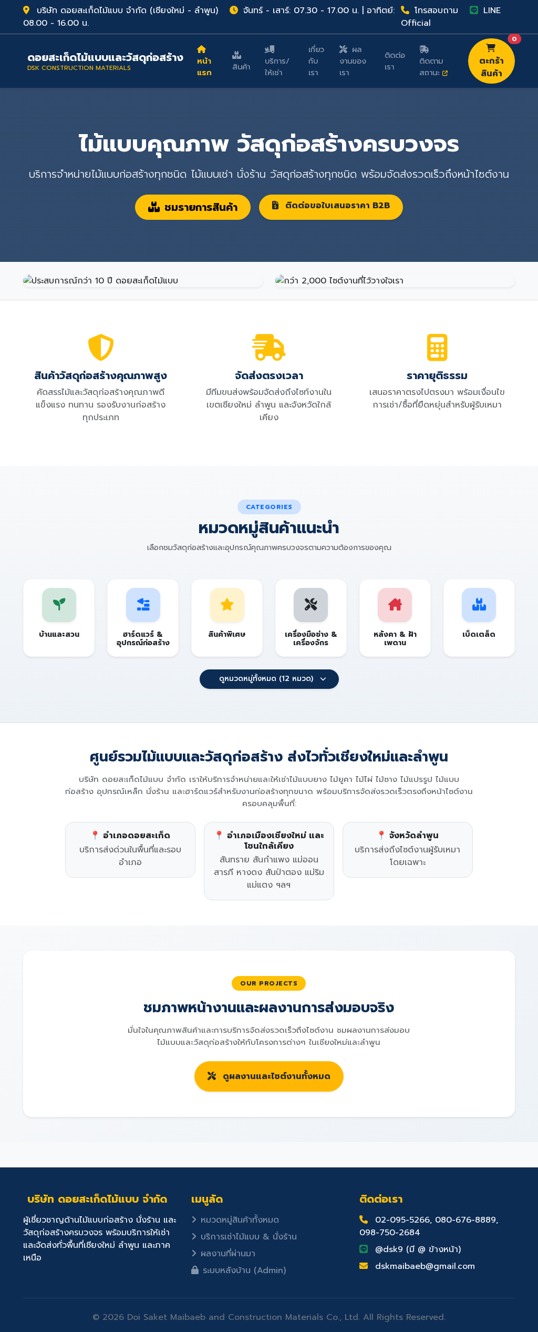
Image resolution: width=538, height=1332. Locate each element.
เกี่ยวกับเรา (316, 61)
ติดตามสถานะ (431, 66)
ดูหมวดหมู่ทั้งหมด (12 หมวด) (266, 678)
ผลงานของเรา (352, 61)
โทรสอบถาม (434, 10)
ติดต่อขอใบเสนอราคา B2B (336, 205)
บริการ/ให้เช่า (277, 66)
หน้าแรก (204, 66)
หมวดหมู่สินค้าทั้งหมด (240, 1220)
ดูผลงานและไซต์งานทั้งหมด (275, 1076)
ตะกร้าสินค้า (497, 59)
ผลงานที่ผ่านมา (228, 1253)
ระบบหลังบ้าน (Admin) (244, 1270)
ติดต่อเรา (395, 61)
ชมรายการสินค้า (200, 207)
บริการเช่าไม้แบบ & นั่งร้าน (249, 1237)
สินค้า (241, 67)
